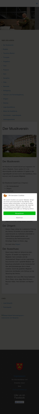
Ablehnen (19, 218)
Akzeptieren (19, 213)
